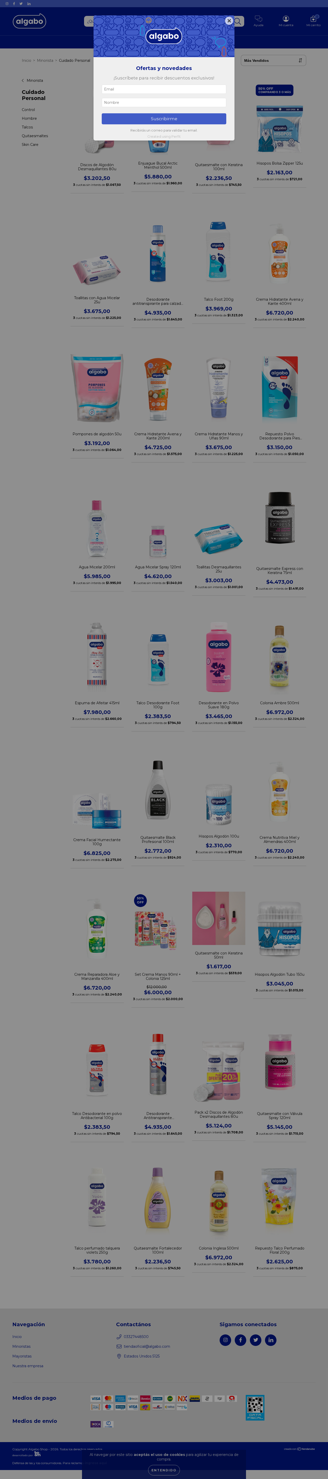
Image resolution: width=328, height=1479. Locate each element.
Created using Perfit (164, 136)
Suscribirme (164, 118)
